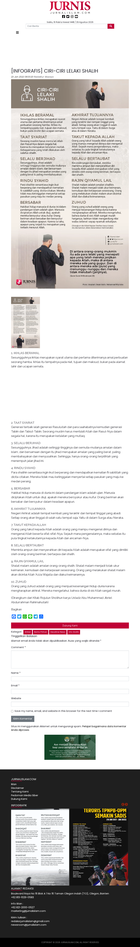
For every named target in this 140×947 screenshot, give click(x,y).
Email (15, 685)
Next (126, 804)
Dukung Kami (70, 625)
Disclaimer (17, 788)
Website (16, 698)
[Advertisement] (70, 51)
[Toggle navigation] (17, 32)
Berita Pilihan (40, 632)
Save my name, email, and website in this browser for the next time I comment (63, 711)
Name (15, 673)
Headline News (57, 632)
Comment (18, 647)
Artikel (28, 632)
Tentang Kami (20, 791)
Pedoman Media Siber (24, 795)
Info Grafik (74, 632)
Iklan (14, 784)
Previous (123, 804)
